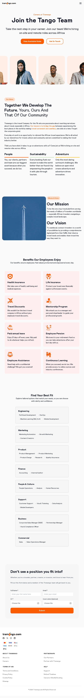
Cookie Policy (7, 678)
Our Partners (49, 657)
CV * (11, 599)
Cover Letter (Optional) (50, 599)
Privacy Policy (7, 674)
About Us (6, 657)
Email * (45, 590)
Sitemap (5, 681)
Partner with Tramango (52, 661)
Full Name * (14, 590)
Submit (42, 610)
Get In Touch (54, 41)
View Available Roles (32, 41)
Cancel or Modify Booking (53, 678)
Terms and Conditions (10, 671)
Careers (6, 661)
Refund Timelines (50, 674)
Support (47, 671)
